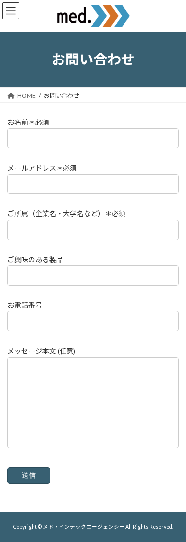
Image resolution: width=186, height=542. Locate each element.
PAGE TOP (172, 515)
